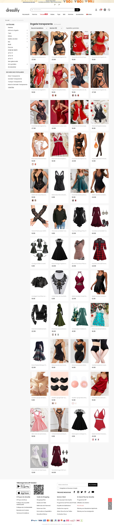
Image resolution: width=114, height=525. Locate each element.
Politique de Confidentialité (24, 507)
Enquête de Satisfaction (64, 505)
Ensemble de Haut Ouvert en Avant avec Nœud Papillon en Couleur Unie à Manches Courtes (39, 470)
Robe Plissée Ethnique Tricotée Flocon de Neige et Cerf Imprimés (39, 365)
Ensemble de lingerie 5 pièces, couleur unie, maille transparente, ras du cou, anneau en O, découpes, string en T (39, 126)
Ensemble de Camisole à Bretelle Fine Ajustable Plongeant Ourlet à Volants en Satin (99, 397)
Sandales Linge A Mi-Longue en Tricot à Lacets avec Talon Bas (59, 470)
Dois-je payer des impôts (64, 500)
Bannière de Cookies (23, 510)
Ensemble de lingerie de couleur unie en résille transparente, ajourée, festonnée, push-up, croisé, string (99, 89)
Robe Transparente (14, 76)
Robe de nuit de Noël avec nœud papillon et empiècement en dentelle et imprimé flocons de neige (99, 329)
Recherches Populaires (15, 72)
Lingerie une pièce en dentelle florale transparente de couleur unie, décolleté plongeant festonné (79, 89)
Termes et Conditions (23, 513)
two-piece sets (13, 61)
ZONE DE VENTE (12, 50)
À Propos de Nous (22, 500)
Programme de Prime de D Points (66, 503)
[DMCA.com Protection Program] (81, 521)
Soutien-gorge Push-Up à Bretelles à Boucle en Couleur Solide (59, 397)
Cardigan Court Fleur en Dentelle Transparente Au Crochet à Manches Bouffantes (39, 296)
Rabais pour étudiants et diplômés (87, 508)
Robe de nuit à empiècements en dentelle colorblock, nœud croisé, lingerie (59, 158)
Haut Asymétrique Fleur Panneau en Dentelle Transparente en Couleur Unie (79, 231)
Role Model (80, 505)
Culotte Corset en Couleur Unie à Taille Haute (99, 365)
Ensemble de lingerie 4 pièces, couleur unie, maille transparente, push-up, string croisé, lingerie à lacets (59, 57)
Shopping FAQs (41, 500)
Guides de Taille (41, 503)
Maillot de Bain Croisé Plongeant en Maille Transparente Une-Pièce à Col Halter (79, 296)
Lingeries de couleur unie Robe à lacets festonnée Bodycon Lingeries (59, 126)
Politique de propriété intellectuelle (23, 503)
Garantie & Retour (42, 514)
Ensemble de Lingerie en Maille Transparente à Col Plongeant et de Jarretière (99, 57)
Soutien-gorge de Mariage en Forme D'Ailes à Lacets (39, 397)
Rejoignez (93, 485)
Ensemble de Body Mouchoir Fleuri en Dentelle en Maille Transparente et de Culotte (79, 194)
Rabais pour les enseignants (85, 511)
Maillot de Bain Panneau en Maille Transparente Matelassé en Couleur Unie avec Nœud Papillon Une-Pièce (99, 296)
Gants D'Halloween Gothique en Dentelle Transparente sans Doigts (39, 231)
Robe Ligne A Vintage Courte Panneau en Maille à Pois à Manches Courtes (79, 434)
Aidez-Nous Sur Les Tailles (64, 511)
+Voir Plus (11, 87)
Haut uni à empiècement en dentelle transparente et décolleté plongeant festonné (39, 329)
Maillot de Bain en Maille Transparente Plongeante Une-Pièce (99, 194)
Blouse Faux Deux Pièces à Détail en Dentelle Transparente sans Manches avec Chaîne (79, 263)
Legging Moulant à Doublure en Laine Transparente (99, 158)
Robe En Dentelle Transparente (17, 84)
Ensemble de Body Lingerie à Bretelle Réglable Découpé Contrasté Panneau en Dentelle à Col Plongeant (79, 126)
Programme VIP (81, 500)
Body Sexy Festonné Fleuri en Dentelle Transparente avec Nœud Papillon (39, 158)
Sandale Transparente (15, 79)
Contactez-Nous (62, 514)
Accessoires (12, 67)
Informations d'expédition (44, 511)
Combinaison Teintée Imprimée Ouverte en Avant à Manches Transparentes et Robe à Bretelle (79, 329)
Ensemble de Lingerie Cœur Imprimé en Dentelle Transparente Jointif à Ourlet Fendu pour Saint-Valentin (39, 89)
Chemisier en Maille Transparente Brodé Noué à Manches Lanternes (59, 231)
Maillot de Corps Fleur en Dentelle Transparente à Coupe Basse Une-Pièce (39, 194)
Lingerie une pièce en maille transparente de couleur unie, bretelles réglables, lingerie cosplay (39, 57)
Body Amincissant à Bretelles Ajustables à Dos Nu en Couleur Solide (79, 365)
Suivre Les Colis (41, 508)
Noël (9, 44)
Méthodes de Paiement (43, 505)
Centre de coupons (62, 508)
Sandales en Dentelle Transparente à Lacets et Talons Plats (99, 231)
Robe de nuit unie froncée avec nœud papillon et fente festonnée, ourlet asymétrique (59, 365)
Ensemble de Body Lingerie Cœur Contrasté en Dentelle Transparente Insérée (79, 57)
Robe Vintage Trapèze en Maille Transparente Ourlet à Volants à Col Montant (59, 263)
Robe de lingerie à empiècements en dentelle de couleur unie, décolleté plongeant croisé (99, 126)
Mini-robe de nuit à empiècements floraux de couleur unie (39, 434)
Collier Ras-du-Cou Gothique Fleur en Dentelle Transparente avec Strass (59, 296)
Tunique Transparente (15, 82)
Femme (10, 27)
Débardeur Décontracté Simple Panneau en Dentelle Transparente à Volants (59, 194)
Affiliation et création (83, 503)
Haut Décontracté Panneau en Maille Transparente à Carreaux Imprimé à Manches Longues (99, 263)
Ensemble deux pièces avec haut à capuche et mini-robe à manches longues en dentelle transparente (59, 329)
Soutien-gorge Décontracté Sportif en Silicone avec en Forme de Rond (79, 397)
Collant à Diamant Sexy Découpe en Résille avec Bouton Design (59, 434)
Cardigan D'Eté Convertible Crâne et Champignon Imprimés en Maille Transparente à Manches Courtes (39, 263)
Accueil (7, 20)
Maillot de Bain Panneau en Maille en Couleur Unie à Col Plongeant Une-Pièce (99, 434)
